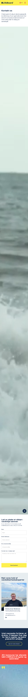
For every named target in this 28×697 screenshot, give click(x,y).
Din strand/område (6, 543)
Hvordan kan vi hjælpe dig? (8, 551)
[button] (21, 2)
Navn (2, 529)
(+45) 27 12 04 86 (17, 525)
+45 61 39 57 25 (9, 613)
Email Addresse (5, 536)
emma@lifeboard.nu (10, 615)
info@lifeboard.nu (5, 525)
